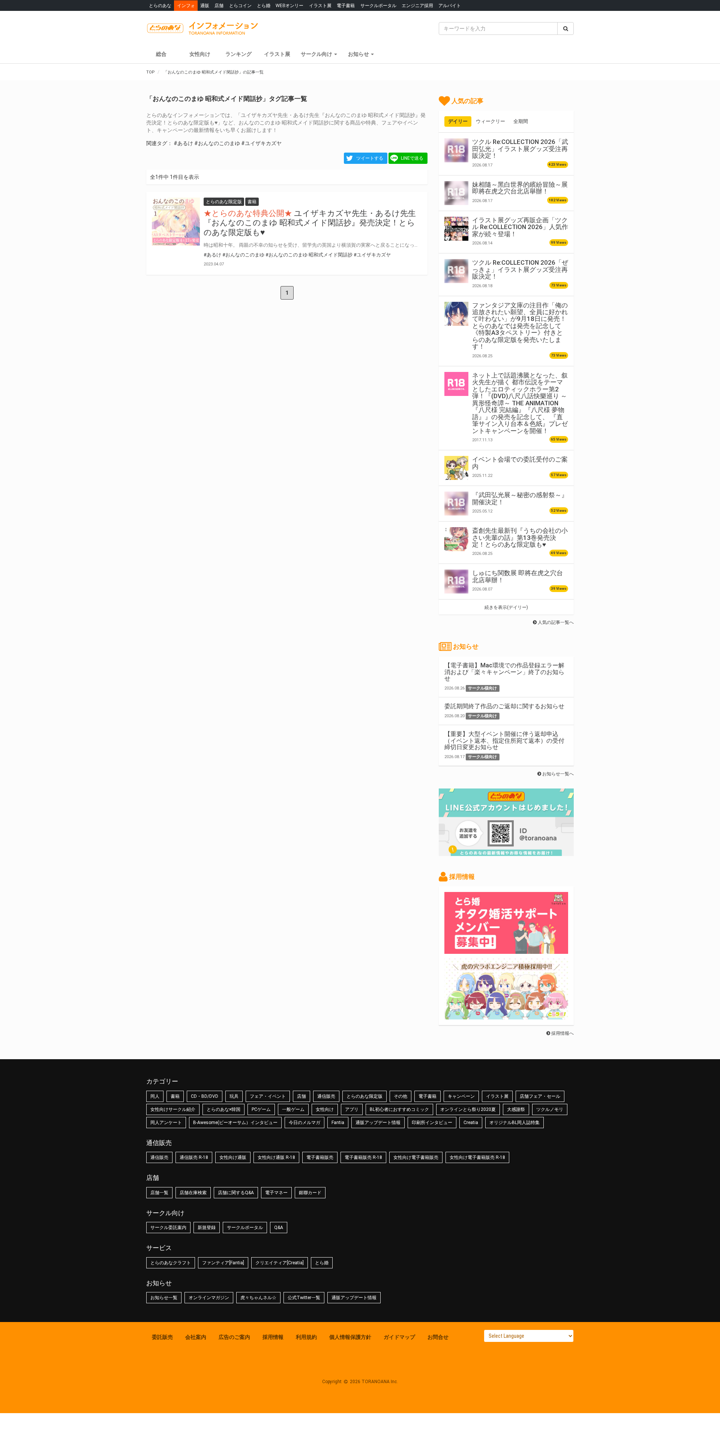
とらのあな (160, 5)
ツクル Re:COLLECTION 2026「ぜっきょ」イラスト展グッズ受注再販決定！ (520, 269)
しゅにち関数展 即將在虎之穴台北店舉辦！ (517, 576)
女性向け (199, 54)
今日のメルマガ (304, 1122)
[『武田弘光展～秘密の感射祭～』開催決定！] (456, 504)
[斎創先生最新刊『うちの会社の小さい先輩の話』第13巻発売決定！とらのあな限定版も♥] (456, 539)
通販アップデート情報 (378, 1122)
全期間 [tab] (520, 121)
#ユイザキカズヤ (261, 143)
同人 (154, 1096)
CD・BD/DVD (204, 1096)
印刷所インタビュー (432, 1122)
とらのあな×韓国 (223, 1109)
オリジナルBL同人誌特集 (514, 1122)
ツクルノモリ (549, 1109)
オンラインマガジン (209, 1297)
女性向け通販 (232, 1157)
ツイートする (369, 158)
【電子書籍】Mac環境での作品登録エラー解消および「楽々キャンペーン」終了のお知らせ (504, 672)
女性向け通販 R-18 (276, 1157)
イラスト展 (320, 5)
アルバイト (449, 5)
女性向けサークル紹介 (172, 1109)
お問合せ (438, 1337)
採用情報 (273, 1337)
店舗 (219, 5)
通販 (204, 5)
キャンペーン (461, 1096)
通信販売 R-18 (194, 1157)
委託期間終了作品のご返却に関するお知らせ (504, 706)
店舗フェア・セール (540, 1096)
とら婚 (263, 5)
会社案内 (195, 1337)
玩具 (234, 1096)
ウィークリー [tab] (490, 121)
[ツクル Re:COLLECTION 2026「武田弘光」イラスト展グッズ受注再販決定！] (456, 150)
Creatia (471, 1122)
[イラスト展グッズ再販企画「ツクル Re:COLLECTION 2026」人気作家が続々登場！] (456, 229)
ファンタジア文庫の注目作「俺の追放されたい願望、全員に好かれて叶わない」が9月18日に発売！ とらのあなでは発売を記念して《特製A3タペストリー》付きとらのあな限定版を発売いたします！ (520, 326)
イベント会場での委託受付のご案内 (520, 463)
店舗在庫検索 (193, 1192)
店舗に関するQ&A (236, 1192)
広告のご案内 (234, 1337)
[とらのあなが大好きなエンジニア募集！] (506, 1016)
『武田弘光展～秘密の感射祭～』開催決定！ (520, 498)
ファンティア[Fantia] (223, 1262)
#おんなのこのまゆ (217, 143)
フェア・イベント (268, 1096)
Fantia (338, 1122)
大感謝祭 (516, 1109)
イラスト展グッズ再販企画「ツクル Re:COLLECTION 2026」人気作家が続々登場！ (520, 227)
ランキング (238, 54)
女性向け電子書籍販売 (415, 1157)
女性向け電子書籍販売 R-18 (477, 1157)
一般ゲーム (293, 1109)
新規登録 (207, 1227)
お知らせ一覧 (163, 1297)
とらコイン (240, 5)
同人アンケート (166, 1122)
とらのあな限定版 (364, 1096)
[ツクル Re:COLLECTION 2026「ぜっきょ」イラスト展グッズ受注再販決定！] (456, 271)
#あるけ (183, 143)
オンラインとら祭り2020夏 (468, 1109)
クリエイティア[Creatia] (279, 1262)
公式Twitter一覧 (304, 1297)
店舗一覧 (159, 1192)
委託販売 (162, 1337)
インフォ (186, 5)
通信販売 (326, 1096)
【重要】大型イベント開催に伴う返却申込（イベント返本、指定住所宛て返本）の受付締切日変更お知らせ (504, 740)
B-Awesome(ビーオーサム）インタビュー (235, 1122)
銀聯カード (310, 1192)
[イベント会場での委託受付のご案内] (456, 468)
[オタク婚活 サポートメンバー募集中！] (506, 950)
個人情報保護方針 (350, 1337)
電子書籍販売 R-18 (363, 1157)
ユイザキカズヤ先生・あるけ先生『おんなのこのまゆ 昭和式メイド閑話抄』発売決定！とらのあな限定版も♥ (310, 223)
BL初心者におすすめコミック (399, 1109)
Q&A (278, 1227)
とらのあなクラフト (170, 1262)
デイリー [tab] (458, 121)
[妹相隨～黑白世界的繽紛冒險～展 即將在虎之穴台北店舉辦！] (456, 193)
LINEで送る (412, 158)
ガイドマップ (399, 1337)
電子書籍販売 (319, 1157)
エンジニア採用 (417, 5)
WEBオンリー (289, 5)
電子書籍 (346, 5)
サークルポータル (378, 5)
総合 (161, 54)
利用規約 (306, 1337)
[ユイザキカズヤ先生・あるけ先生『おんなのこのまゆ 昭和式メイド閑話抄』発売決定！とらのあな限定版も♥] (176, 222)
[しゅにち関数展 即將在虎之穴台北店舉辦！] (456, 582)
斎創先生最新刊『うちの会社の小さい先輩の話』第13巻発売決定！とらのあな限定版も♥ (520, 537)
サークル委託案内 (168, 1227)
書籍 (175, 1096)
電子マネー (276, 1192)
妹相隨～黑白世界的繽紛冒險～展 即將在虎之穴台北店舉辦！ (520, 188)
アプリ (351, 1109)
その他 (400, 1096)
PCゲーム (261, 1109)
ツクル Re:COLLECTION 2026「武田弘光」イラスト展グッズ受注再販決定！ (520, 148)
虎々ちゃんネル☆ (258, 1297)
